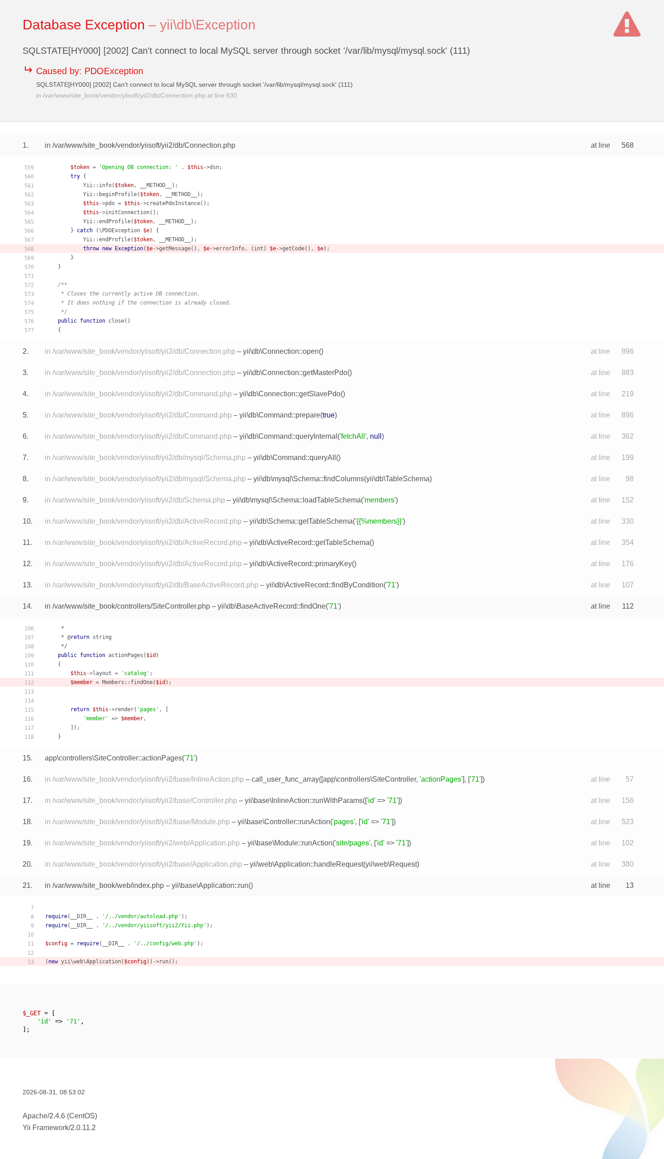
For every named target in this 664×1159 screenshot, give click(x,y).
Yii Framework (46, 1127)
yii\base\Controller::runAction (284, 822)
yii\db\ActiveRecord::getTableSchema (309, 542)
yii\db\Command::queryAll (294, 457)
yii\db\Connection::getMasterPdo (295, 372)
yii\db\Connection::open (281, 351)
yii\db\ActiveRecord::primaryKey (300, 564)
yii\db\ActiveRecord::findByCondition (324, 585)
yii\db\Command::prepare (279, 415)
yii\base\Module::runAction (290, 843)
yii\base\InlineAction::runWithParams (304, 800)
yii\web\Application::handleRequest (306, 864)
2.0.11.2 (83, 1127)
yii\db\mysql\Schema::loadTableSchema (297, 500)
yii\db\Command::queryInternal (288, 436)
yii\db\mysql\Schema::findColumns (308, 479)
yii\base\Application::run (210, 885)
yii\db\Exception (208, 24)
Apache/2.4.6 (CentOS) (60, 1116)
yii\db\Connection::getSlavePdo (290, 394)
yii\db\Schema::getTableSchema (301, 521)
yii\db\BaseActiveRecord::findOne (272, 606)
